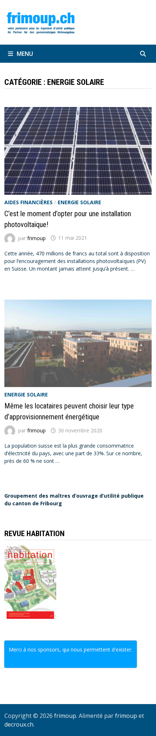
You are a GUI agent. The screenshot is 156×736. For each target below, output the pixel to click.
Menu (25, 54)
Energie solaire (79, 202)
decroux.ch (18, 724)
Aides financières (28, 202)
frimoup (36, 237)
